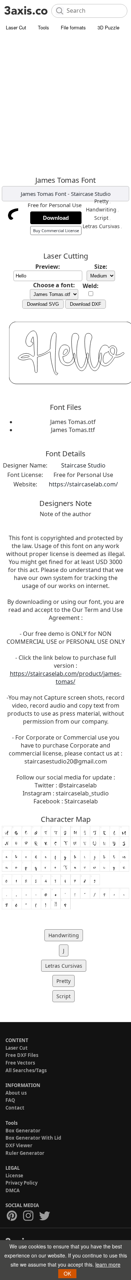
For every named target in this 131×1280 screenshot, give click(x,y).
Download (56, 218)
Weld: (91, 286)
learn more (107, 1264)
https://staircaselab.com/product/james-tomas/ (66, 678)
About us (16, 1093)
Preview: (47, 267)
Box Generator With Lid (33, 1138)
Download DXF (85, 304)
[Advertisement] (65, 103)
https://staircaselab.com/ (83, 484)
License (14, 1175)
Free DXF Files (21, 1055)
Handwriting (101, 209)
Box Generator (22, 1130)
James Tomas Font (43, 193)
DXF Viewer (18, 1145)
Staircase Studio (91, 193)
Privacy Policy (21, 1183)
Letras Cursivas (101, 226)
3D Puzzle (108, 27)
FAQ (10, 1100)
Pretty (101, 201)
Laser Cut (16, 27)
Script (101, 217)
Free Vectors (20, 1062)
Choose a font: (54, 285)
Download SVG (43, 304)
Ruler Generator (24, 1153)
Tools (43, 27)
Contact (14, 1107)
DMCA (12, 1190)
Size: (100, 267)
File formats (73, 27)
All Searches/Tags (26, 1070)
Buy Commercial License (56, 230)
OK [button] (67, 1273)
